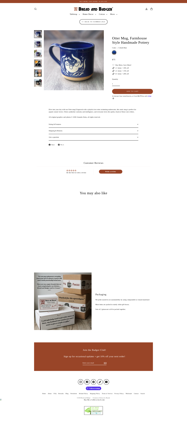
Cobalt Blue (114, 52)
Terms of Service (107, 393)
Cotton (102, 14)
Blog (67, 393)
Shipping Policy (95, 393)
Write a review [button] (110, 171)
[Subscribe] (104, 363)
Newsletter (73, 393)
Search (143, 393)
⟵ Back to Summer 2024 (93, 22)
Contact (136, 393)
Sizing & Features (55, 124)
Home (44, 393)
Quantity (115, 79)
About (50, 393)
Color (119, 48)
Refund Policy (83, 393)
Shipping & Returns (55, 131)
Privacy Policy (119, 393)
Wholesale (129, 393)
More (112, 14)
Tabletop (74, 14)
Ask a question (54, 137)
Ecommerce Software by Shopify (101, 397)
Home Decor (88, 14)
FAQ (55, 393)
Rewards (61, 393)
